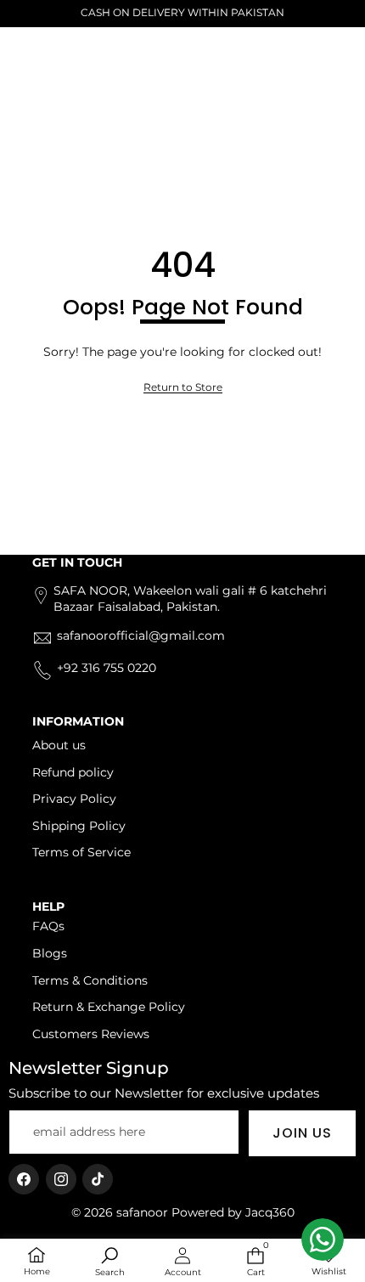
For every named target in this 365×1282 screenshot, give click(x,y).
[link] (182, 388)
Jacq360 (270, 1212)
